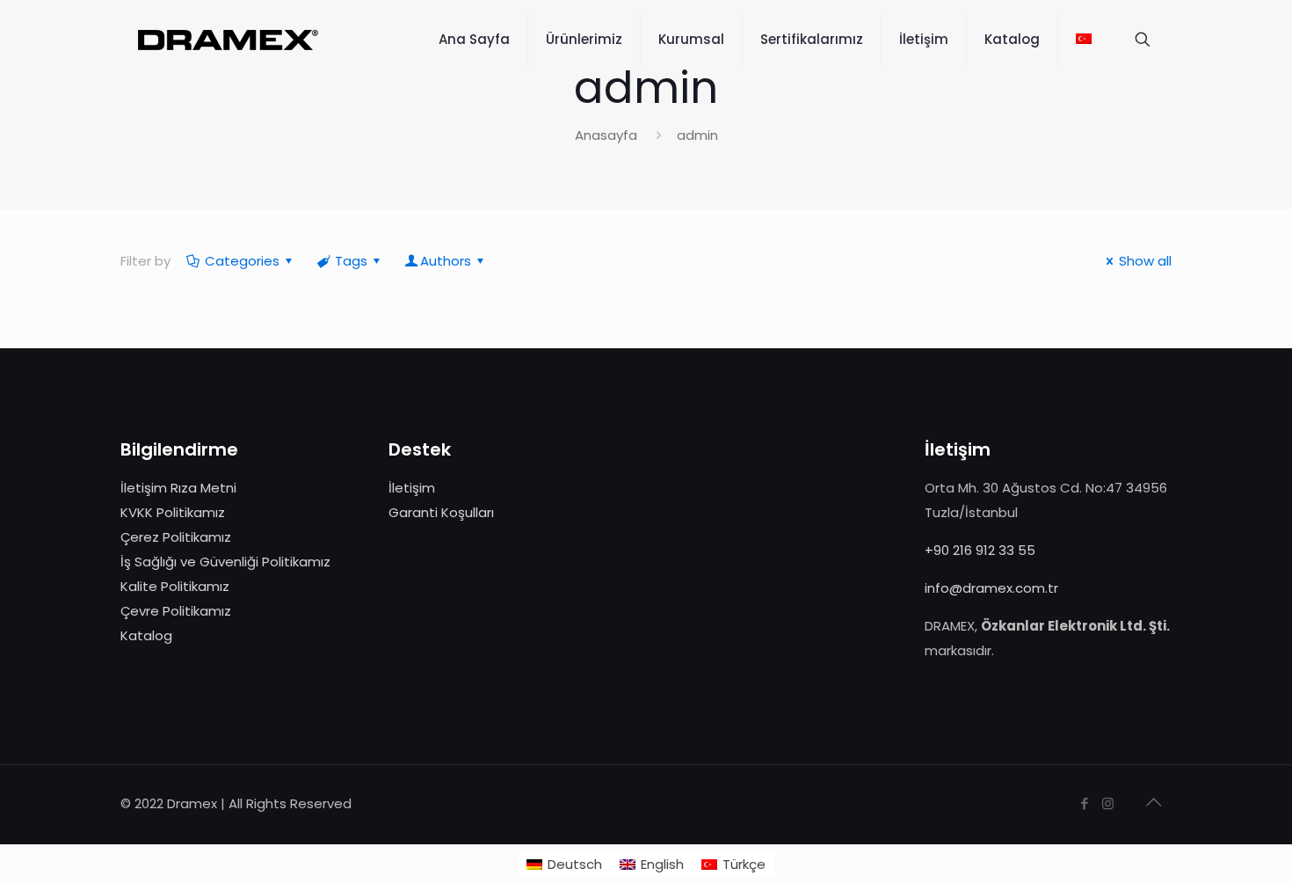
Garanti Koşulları (441, 512)
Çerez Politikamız (175, 537)
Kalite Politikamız (174, 586)
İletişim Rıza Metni (178, 487)
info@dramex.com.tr (991, 588)
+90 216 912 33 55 (980, 550)
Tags (351, 261)
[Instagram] (1108, 803)
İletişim (411, 487)
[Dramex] (228, 39)
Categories (242, 261)
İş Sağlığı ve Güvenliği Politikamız (225, 561)
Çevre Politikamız (175, 611)
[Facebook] (1084, 803)
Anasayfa (606, 135)
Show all (1145, 261)
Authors (445, 261)
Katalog (146, 635)
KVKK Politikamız (172, 512)
